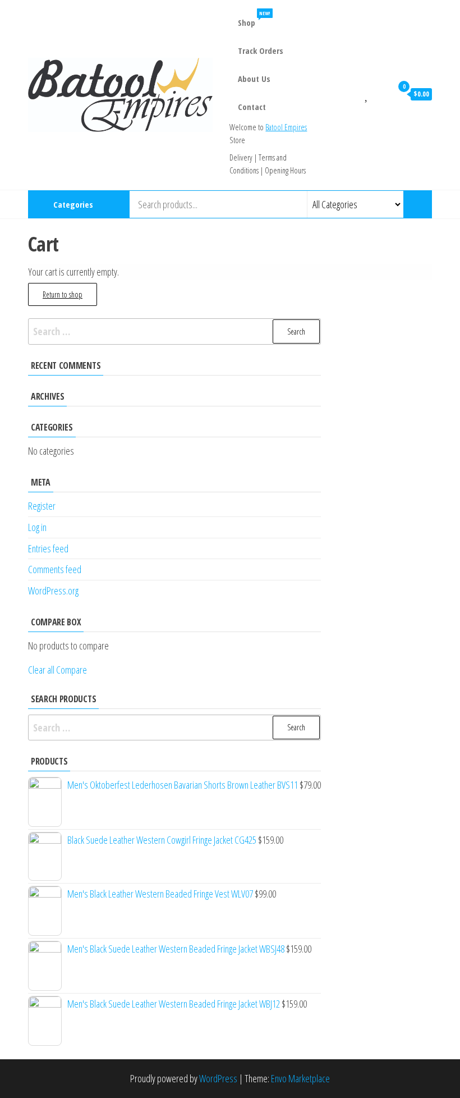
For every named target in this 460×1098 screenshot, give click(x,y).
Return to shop (62, 294)
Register (42, 506)
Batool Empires (286, 127)
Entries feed (48, 548)
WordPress (218, 1078)
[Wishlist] (367, 94)
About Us (254, 78)
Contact (252, 106)
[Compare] (353, 94)
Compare (71, 669)
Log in (37, 527)
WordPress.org (53, 590)
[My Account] (381, 94)
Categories (73, 204)
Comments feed (54, 569)
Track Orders (260, 50)
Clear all (41, 669)
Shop (253, 19)
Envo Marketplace (300, 1078)
